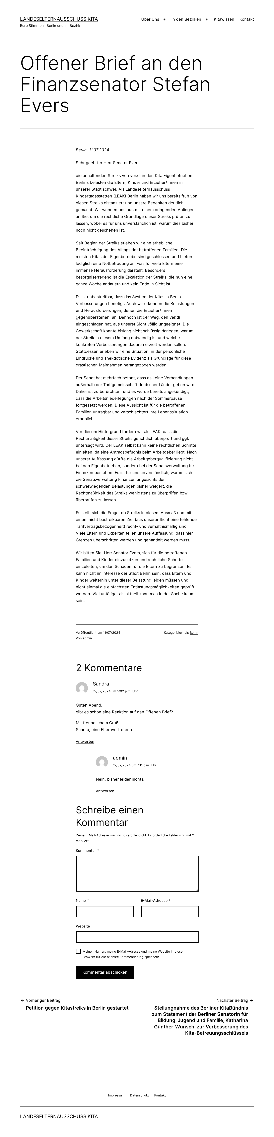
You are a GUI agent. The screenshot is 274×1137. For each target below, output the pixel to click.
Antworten (85, 741)
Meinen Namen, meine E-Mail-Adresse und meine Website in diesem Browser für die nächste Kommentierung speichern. (134, 954)
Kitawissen (224, 19)
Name (82, 900)
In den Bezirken (186, 19)
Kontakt (246, 19)
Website (83, 926)
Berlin (194, 633)
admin (87, 638)
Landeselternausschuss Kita (59, 19)
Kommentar (87, 850)
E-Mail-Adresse (155, 900)
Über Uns (150, 19)
